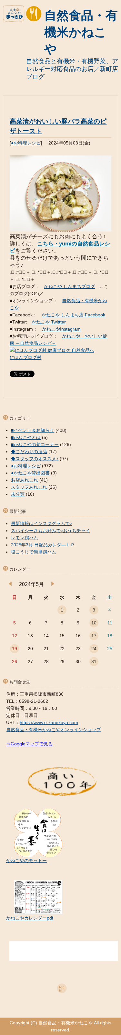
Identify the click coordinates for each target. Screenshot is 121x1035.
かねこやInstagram (61, 329)
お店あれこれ (24, 480)
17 (93, 635)
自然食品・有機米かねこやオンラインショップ (53, 729)
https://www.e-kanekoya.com (49, 722)
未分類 (18, 494)
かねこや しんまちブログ (69, 286)
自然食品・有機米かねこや (81, 32)
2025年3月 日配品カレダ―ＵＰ (43, 544)
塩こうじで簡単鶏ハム (33, 551)
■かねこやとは (26, 437)
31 (93, 661)
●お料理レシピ (26, 142)
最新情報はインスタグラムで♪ (41, 523)
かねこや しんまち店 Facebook (73, 314)
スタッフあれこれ (29, 487)
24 (93, 648)
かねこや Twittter (49, 321)
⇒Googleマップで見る (29, 743)
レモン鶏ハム (24, 537)
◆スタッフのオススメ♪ (34, 458)
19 (14, 648)
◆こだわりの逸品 (29, 451)
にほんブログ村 (25, 357)
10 (93, 622)
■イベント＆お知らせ (32, 430)
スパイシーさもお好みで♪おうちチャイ (50, 530)
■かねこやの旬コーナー (35, 444)
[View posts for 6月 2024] (53, 584)
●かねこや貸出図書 (30, 472)
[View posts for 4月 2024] (10, 584)
